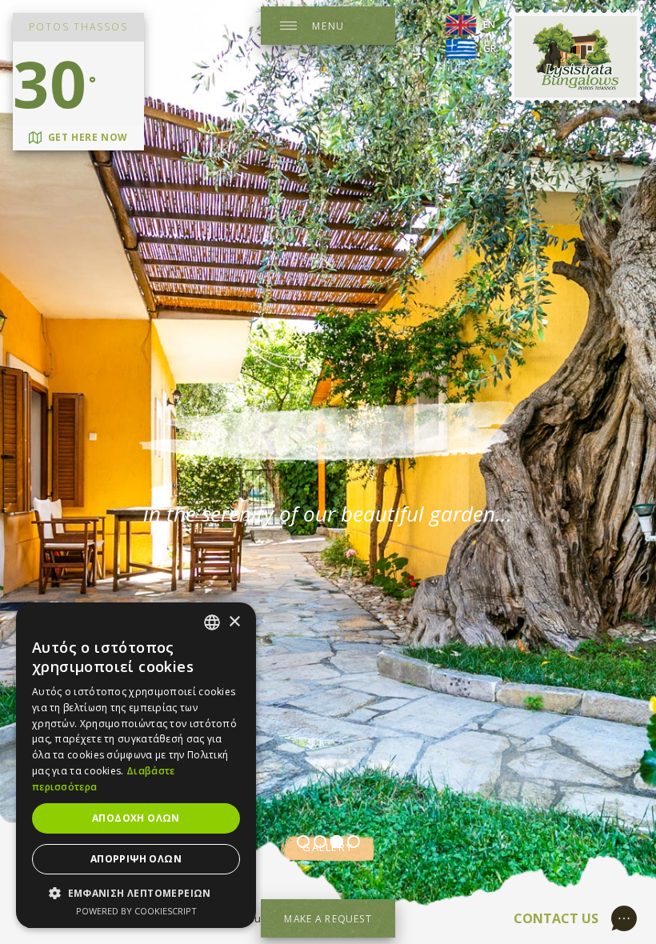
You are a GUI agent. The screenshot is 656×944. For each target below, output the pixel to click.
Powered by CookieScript (136, 911)
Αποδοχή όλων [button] (136, 818)
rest (328, 430)
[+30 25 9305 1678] (627, 917)
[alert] (136, 765)
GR (489, 48)
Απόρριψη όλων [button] (136, 859)
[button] (136, 893)
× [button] (234, 622)
